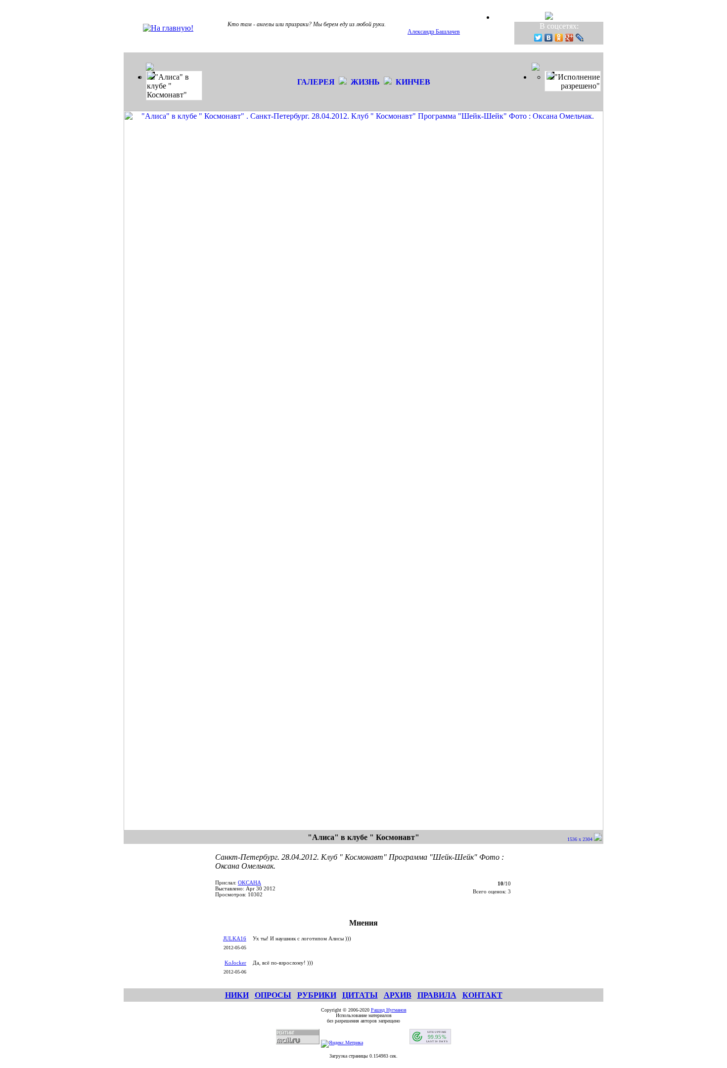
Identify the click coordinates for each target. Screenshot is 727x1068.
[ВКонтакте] (549, 37)
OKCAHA (249, 882)
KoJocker (235, 963)
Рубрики (316, 995)
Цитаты (360, 995)
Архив (397, 995)
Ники (237, 995)
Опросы (273, 995)
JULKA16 (234, 938)
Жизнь (365, 82)
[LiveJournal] (580, 37)
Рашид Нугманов (389, 1010)
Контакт (482, 995)
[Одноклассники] (559, 37)
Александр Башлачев (434, 31)
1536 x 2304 (580, 839)
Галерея (316, 82)
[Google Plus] (569, 37)
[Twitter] (538, 37)
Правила (436, 995)
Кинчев (413, 82)
